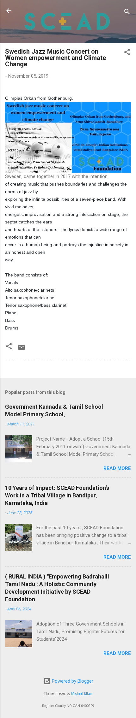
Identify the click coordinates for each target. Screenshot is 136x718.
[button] (127, 53)
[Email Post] (21, 350)
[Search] (127, 12)
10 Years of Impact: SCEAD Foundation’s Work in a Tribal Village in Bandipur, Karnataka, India (57, 495)
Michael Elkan (82, 693)
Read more (117, 468)
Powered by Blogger (72, 681)
